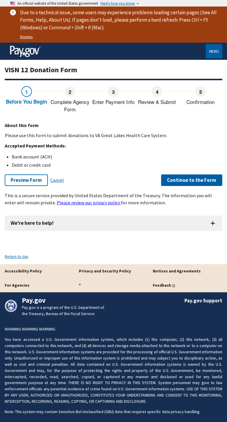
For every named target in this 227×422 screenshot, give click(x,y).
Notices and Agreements (177, 271)
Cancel (57, 180)
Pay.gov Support (203, 300)
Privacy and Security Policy (105, 271)
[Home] (25, 56)
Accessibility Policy (23, 271)
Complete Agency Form (70, 105)
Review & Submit (157, 101)
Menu (214, 51)
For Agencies (17, 285)
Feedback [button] (162, 285)
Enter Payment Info (113, 101)
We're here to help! (32, 223)
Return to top (16, 256)
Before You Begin (26, 101)
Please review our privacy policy (89, 203)
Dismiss (26, 36)
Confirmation (201, 101)
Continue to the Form (191, 180)
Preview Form (26, 180)
